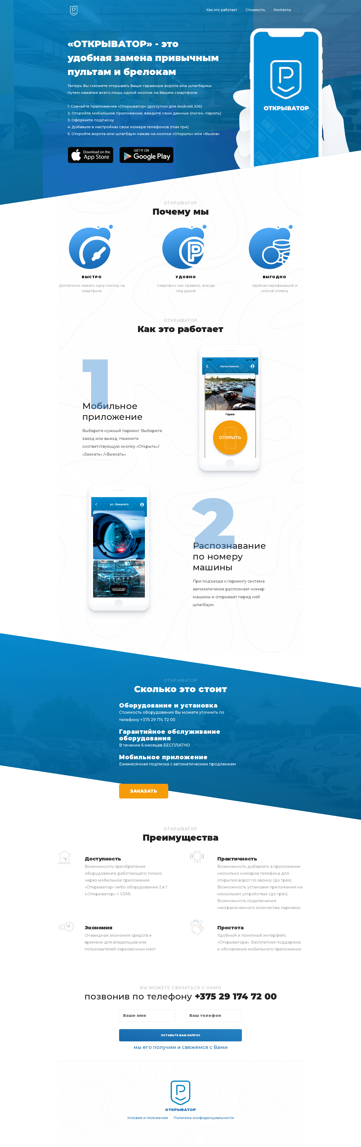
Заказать (143, 791)
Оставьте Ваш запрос (180, 1035)
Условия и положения (147, 1118)
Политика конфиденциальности (204, 1118)
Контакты (282, 10)
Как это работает (221, 10)
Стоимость (255, 10)
